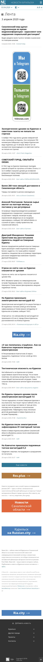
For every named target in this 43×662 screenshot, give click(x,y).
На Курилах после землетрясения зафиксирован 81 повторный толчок (21, 425)
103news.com (20, 586)
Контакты (12, 641)
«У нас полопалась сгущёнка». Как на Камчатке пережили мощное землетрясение (21, 347)
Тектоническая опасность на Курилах (21, 368)
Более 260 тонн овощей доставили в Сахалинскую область (21, 187)
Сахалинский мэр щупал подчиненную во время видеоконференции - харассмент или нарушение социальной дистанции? (21, 30)
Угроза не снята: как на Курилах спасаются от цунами (18, 269)
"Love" (19, 588)
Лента (10, 14)
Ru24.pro (28, 588)
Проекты (11, 637)
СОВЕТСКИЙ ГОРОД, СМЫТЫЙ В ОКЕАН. (18, 160)
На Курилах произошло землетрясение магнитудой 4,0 (18, 299)
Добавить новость (23, 623)
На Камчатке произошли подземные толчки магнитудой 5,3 (21, 446)
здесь (3, 566)
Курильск (12, 629)
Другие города (14, 633)
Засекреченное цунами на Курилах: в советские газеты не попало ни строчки (21, 131)
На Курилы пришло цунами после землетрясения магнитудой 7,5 (19, 395)
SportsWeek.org (6, 588)
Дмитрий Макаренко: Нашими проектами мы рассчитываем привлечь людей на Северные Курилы (18, 239)
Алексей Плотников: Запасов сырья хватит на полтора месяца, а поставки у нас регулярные (20, 204)
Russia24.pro (35, 588)
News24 (24, 588)
